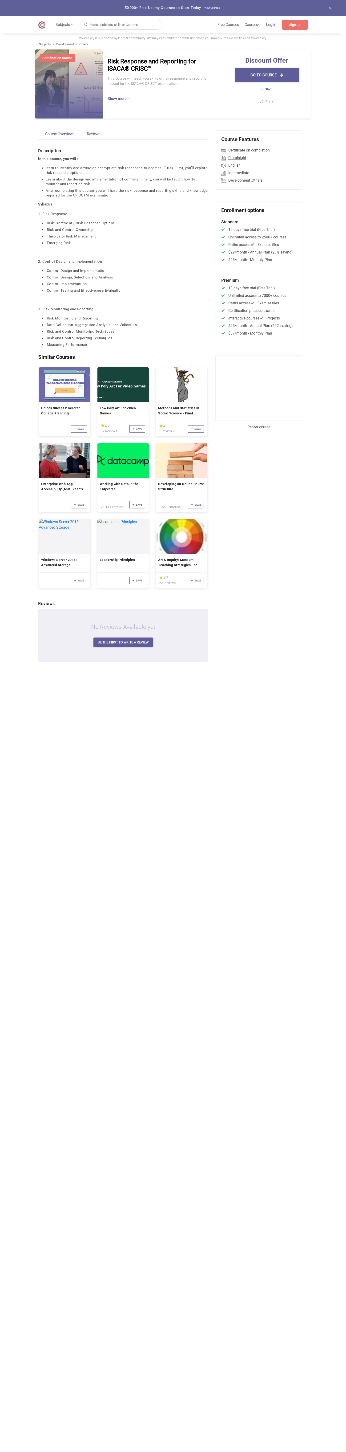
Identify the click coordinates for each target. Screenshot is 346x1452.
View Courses (212, 7)
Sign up (295, 25)
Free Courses (228, 24)
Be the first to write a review (123, 642)
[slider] (103, 425)
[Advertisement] (254, 387)
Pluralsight (237, 157)
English (234, 165)
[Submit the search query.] (85, 24)
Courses (252, 24)
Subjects (45, 44)
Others (83, 44)
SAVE (268, 89)
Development (65, 44)
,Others (256, 180)
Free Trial (266, 229)
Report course (258, 427)
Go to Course (264, 75)
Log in (271, 24)
